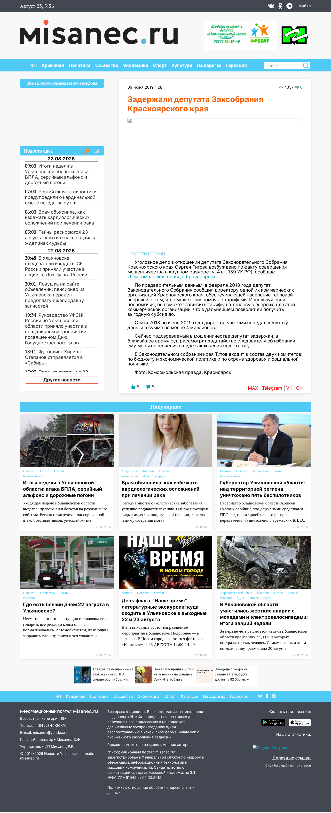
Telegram (272, 388)
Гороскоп (236, 65)
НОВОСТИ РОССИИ (146, 253)
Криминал (53, 65)
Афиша (127, 593)
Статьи (59, 471)
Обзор (44, 471)
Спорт (160, 65)
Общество (106, 65)
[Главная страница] (99, 29)
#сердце (160, 476)
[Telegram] (289, 7)
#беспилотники (231, 476)
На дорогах (209, 65)
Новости (29, 471)
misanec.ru (29, 758)
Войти (305, 5)
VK (289, 388)
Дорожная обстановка (236, 593)
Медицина (129, 471)
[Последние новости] (86, 151)
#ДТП (241, 598)
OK (299, 388)
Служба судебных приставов (288, 765)
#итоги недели (33, 476)
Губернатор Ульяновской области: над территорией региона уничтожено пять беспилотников (262, 489)
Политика (79, 65)
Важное (225, 471)
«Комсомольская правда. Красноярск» (171, 276)
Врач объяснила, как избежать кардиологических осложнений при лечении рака (160, 489)
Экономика (135, 65)
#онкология (130, 476)
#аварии (226, 598)
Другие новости (62, 380)
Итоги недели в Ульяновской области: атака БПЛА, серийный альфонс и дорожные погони (62, 489)
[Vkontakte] (271, 7)
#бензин (29, 598)
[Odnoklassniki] (280, 7)
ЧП (33, 65)
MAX (253, 388)
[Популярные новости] (96, 151)
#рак (146, 476)
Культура (182, 65)
